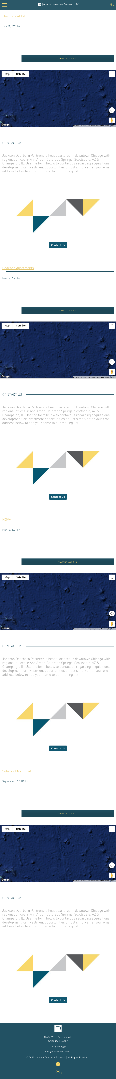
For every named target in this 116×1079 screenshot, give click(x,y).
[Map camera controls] (112, 110)
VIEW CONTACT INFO (67, 58)
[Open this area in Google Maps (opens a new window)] (5, 125)
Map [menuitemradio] (7, 73)
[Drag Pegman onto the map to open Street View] (112, 120)
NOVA (6, 519)
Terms (113, 125)
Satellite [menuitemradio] (21, 73)
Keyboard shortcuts (79, 125)
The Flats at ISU (14, 16)
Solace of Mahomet (16, 771)
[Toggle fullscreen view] (112, 74)
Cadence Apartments (18, 268)
